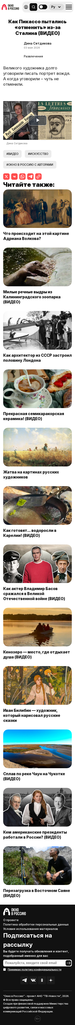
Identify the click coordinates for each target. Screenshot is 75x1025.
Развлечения (33, 56)
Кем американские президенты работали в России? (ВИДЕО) (35, 835)
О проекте (11, 920)
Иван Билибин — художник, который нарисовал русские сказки (31, 715)
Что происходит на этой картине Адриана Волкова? (36, 236)
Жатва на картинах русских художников (31, 474)
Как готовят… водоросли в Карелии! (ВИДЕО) (29, 533)
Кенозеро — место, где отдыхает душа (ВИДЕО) (36, 654)
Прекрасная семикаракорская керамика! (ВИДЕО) (33, 416)
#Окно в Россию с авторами (29, 164)
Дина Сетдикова (37, 43)
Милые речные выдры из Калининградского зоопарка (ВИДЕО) (32, 297)
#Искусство (38, 153)
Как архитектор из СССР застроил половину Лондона (37, 358)
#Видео (12, 153)
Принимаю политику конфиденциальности (34, 969)
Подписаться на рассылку (27, 940)
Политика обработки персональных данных (36, 924)
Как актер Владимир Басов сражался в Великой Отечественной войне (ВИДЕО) (34, 593)
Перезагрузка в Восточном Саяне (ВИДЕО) (36, 893)
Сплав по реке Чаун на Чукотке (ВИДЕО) (34, 776)
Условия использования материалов (30, 929)
